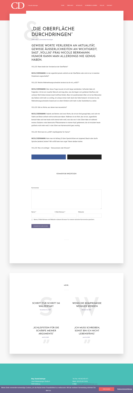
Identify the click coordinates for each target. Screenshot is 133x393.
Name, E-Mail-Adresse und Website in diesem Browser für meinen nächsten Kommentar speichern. (64, 219)
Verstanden (106, 389)
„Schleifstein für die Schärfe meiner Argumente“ (46, 331)
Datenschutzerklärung (124, 389)
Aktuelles (79, 5)
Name (33, 212)
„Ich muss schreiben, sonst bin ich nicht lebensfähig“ (87, 331)
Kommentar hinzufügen (46, 39)
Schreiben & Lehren (91, 5)
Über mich (70, 5)
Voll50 (102, 5)
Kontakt (109, 5)
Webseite (81, 212)
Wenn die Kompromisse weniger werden (87, 304)
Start (62, 5)
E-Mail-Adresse (60, 212)
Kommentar (35, 187)
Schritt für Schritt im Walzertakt (46, 304)
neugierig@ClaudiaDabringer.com (87, 384)
